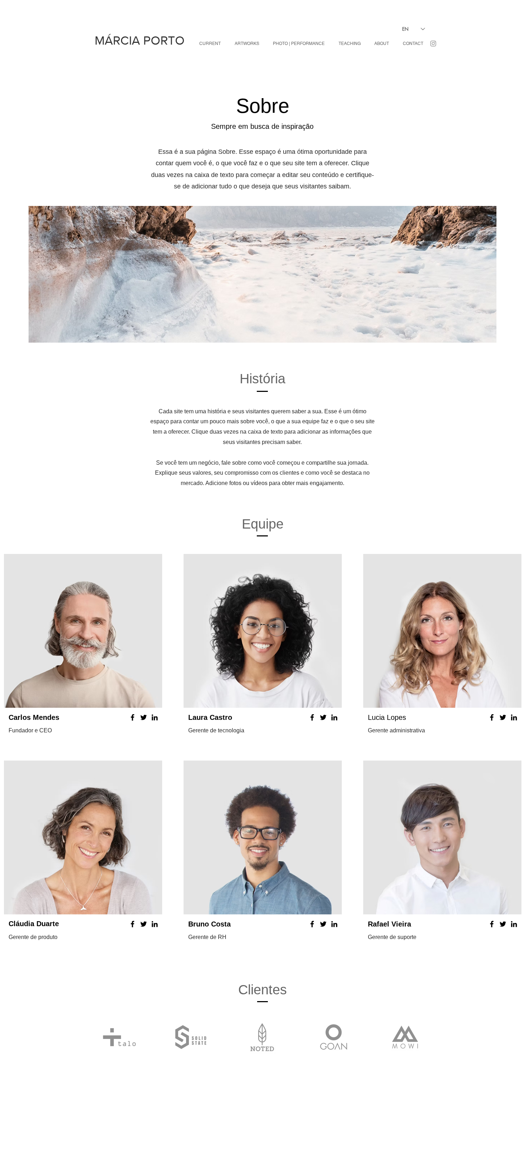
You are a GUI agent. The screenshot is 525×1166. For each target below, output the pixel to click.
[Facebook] (132, 717)
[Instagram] (433, 43)
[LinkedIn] (154, 717)
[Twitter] (143, 717)
